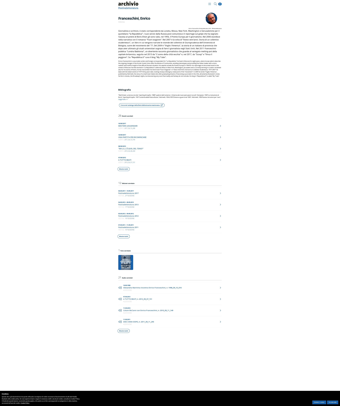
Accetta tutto (332, 402)
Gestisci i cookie (319, 402)
